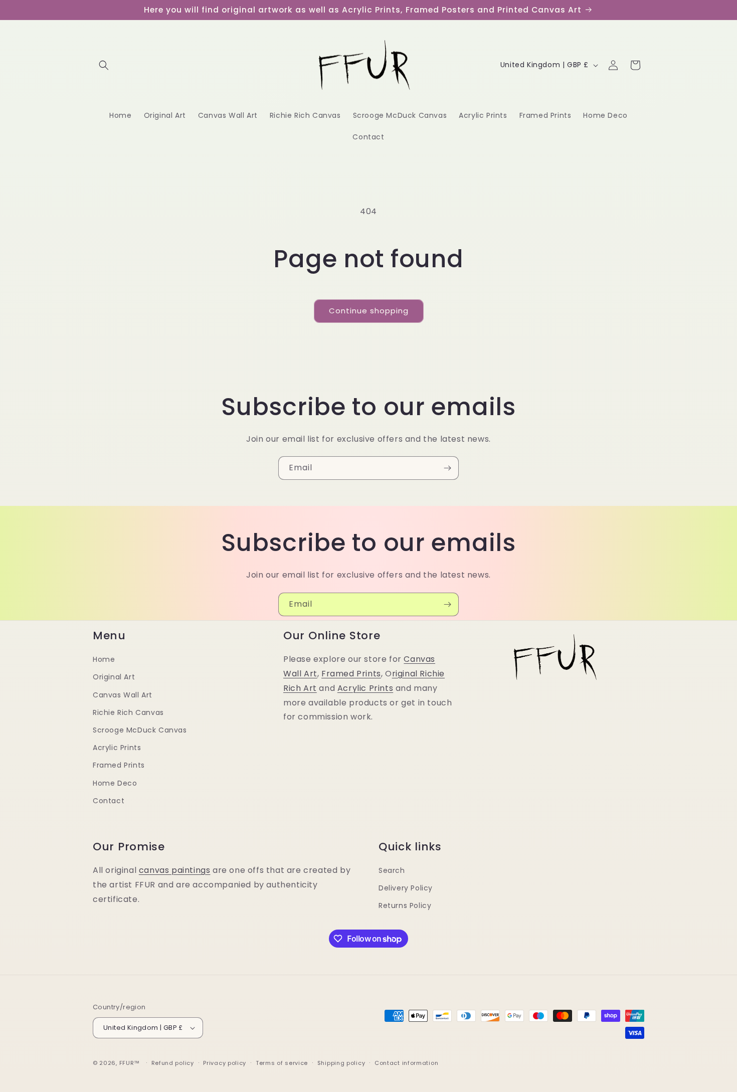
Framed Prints (119, 765)
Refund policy (172, 1063)
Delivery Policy (406, 888)
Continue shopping (369, 310)
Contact (108, 801)
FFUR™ (129, 1063)
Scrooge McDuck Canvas (140, 730)
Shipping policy (341, 1063)
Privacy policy (224, 1063)
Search (392, 870)
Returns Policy (405, 905)
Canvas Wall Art (122, 695)
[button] (104, 65)
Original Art (114, 677)
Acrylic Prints (117, 748)
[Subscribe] (447, 468)
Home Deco (115, 783)
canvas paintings (175, 870)
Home (104, 659)
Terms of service (282, 1063)
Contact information (406, 1063)
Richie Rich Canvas (128, 712)
